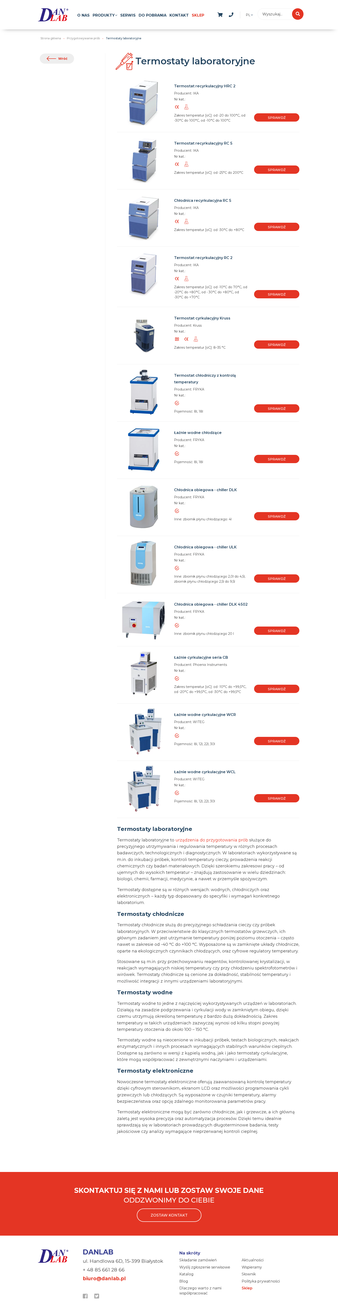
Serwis (128, 15)
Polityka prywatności (261, 1281)
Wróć (62, 59)
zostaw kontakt (169, 1215)
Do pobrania (152, 15)
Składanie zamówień (198, 1260)
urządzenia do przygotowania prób (211, 840)
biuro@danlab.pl (104, 1278)
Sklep (198, 15)
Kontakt (179, 15)
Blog (183, 1281)
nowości (242, 14)
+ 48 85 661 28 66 (104, 1270)
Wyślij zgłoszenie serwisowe (204, 1267)
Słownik (249, 1274)
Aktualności (253, 1260)
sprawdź (277, 118)
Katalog (186, 1274)
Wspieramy (252, 1267)
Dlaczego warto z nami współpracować (200, 1290)
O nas (83, 15)
